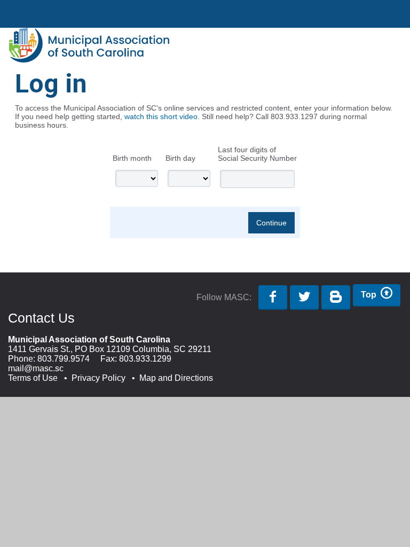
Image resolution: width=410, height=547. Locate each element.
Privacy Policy (98, 377)
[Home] (89, 60)
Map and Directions (176, 377)
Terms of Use (33, 377)
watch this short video (161, 116)
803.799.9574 (63, 358)
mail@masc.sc (36, 368)
